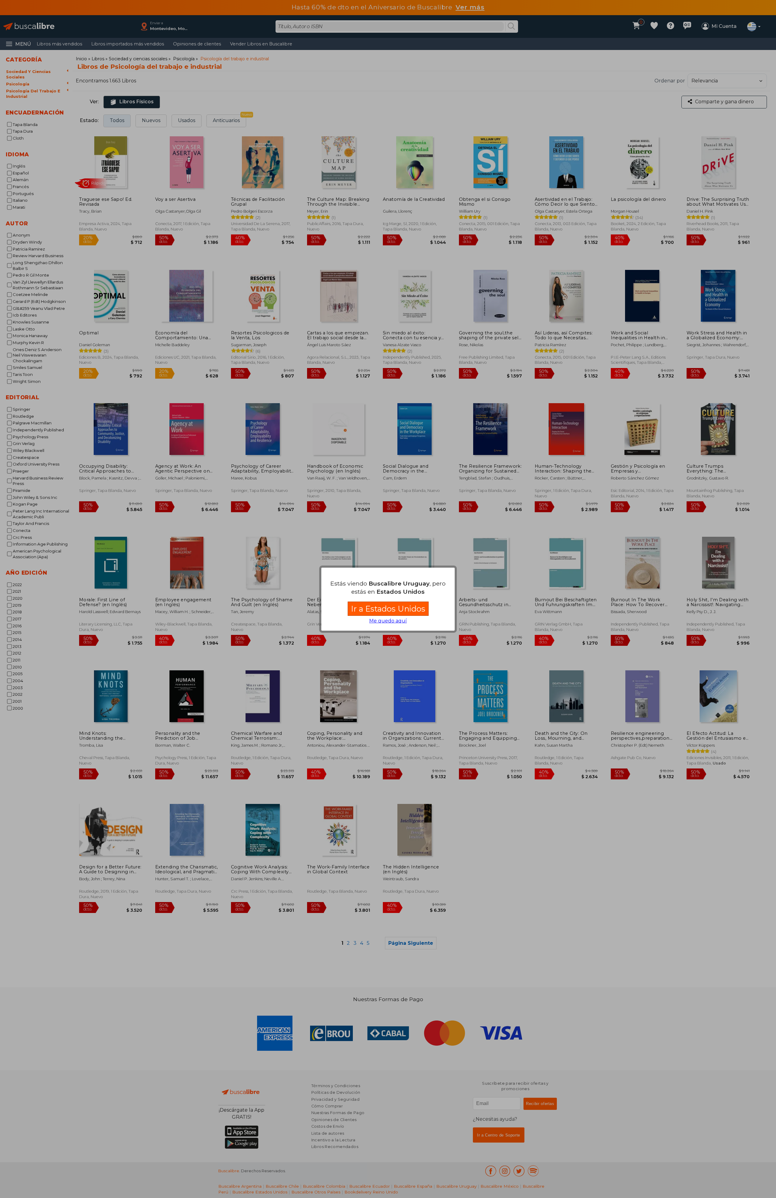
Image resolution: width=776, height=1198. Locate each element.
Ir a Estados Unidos (388, 608)
